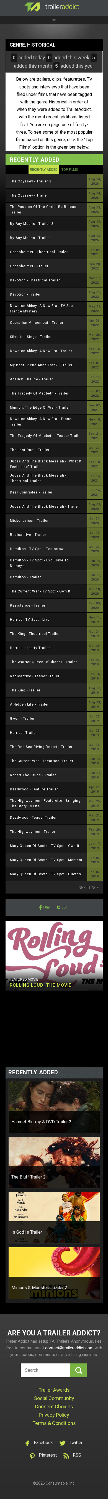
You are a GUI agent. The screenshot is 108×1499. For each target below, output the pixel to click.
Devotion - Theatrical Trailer (35, 280)
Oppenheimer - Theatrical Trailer (39, 252)
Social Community (54, 1398)
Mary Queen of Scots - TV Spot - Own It (44, 846)
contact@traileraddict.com (69, 1347)
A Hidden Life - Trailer (29, 704)
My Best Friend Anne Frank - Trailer (41, 365)
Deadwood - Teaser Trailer (33, 818)
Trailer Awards (54, 1390)
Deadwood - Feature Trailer (34, 789)
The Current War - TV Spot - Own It (40, 591)
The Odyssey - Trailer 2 (31, 181)
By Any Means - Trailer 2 (31, 224)
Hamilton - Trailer (25, 577)
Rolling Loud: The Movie (40, 985)
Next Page (89, 887)
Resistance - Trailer (27, 605)
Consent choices (54, 1406)
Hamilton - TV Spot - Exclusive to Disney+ (39, 563)
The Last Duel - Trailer (30, 450)
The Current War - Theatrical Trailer (41, 761)
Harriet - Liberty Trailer (30, 648)
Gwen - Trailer (22, 719)
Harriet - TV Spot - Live (30, 620)
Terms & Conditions (54, 1423)
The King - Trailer (25, 690)
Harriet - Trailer (23, 733)
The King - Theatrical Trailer (35, 634)
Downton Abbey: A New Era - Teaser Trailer (41, 421)
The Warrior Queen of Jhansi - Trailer (43, 662)
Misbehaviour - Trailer (29, 521)
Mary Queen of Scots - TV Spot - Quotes (45, 874)
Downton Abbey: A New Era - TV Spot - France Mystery (43, 308)
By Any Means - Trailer (30, 238)
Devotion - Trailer (25, 294)
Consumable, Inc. (60, 1483)
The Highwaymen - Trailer (32, 832)
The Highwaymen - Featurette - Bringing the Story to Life (45, 803)
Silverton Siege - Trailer (31, 337)
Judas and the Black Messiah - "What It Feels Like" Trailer (46, 464)
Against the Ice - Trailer (31, 379)
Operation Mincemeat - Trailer (36, 323)
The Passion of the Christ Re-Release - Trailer (45, 209)
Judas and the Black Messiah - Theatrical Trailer (38, 478)
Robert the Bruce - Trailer (33, 775)
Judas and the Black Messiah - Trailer (44, 506)
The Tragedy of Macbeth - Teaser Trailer (46, 436)
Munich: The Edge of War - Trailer (40, 407)
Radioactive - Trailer (28, 535)
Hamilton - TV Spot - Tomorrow (37, 549)
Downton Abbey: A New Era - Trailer (41, 351)
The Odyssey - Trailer (29, 195)
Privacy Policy (54, 1415)
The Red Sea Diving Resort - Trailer (41, 747)
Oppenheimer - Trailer (29, 266)
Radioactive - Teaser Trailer (35, 676)
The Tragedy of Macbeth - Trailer (39, 393)
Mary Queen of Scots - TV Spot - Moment (46, 860)
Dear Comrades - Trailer (31, 492)
